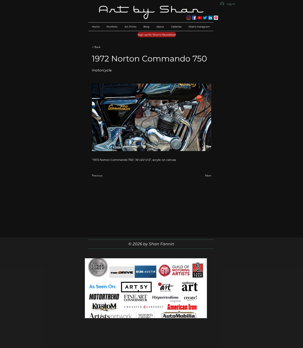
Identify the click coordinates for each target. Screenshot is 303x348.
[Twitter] (205, 18)
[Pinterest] (216, 18)
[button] (160, 26)
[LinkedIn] (210, 18)
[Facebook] (194, 18)
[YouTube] (199, 18)
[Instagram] (189, 18)
